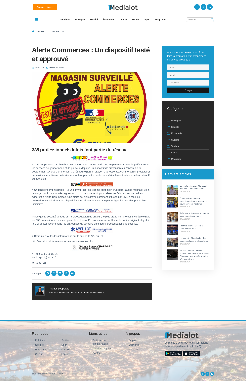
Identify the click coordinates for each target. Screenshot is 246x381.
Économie (108, 19)
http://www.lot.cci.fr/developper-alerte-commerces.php (62, 241)
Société (94, 19)
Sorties (135, 19)
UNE (62, 31)
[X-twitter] (203, 7)
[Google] (210, 7)
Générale (65, 19)
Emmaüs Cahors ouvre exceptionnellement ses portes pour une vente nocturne (193, 201)
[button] (47, 273)
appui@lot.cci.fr (47, 257)
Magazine (160, 19)
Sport (147, 19)
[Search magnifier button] (212, 20)
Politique (80, 19)
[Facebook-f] (197, 7)
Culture (123, 19)
